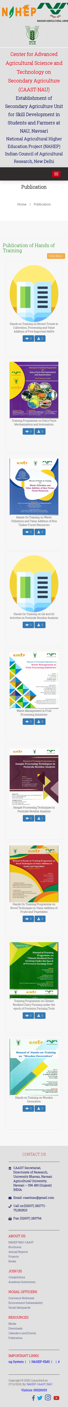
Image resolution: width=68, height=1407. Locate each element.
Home (21, 204)
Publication (15, 1338)
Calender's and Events (22, 1333)
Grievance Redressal (21, 1298)
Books (12, 1261)
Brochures (14, 1247)
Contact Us (34, 1154)
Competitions (16, 1277)
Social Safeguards (19, 1307)
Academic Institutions (22, 1282)
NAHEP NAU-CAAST (21, 1242)
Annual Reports (18, 1252)
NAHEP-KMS (31, 1362)
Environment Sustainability (25, 1303)
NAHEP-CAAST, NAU (39, 1384)
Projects (13, 1256)
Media (12, 1323)
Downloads (15, 1328)
